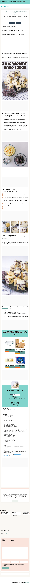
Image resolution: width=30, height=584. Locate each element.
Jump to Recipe (12, 22)
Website (21, 561)
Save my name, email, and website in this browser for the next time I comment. (13, 565)
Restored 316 (27, 582)
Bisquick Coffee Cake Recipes (24, 506)
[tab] (13, 515)
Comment (5, 548)
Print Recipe (18, 22)
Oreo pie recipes (22, 313)
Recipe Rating (5, 544)
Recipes (15, 14)
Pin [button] (14, 394)
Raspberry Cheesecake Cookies (6, 506)
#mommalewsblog (17, 454)
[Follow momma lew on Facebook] (13, 501)
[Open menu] (28, 6)
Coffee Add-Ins (14, 512)
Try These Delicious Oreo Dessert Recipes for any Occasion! (15, 533)
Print (12, 394)
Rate (18, 394)
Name (4, 561)
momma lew (15, 490)
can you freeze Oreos (12, 316)
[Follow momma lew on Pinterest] (17, 501)
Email (13, 561)
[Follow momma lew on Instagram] (15, 501)
